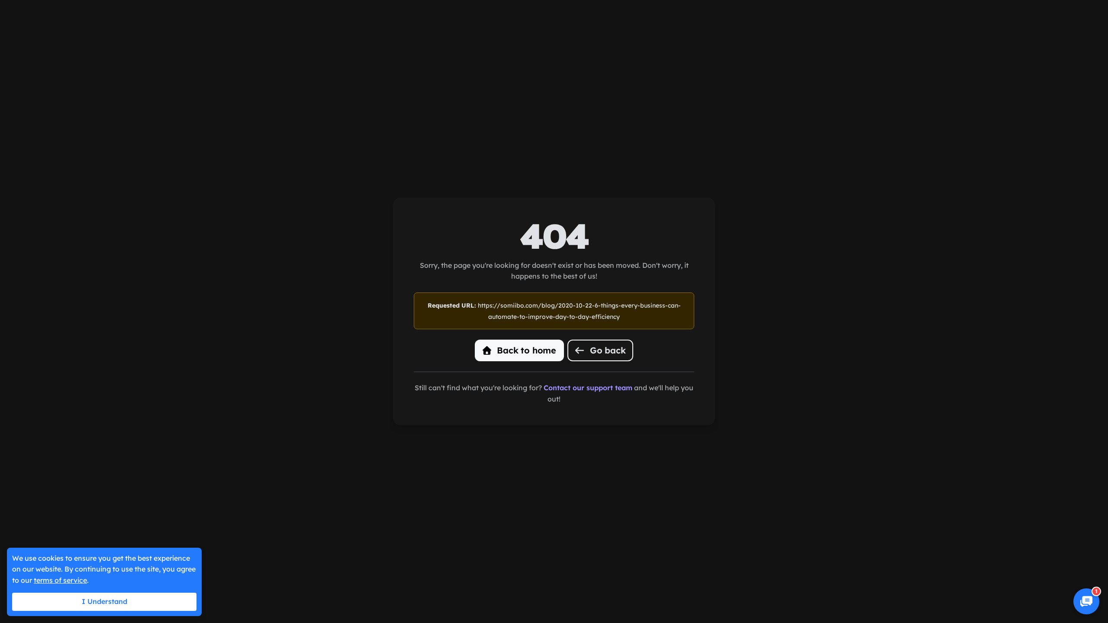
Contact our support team (588, 387)
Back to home (525, 350)
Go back (606, 350)
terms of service (60, 580)
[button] (1086, 601)
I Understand (104, 601)
